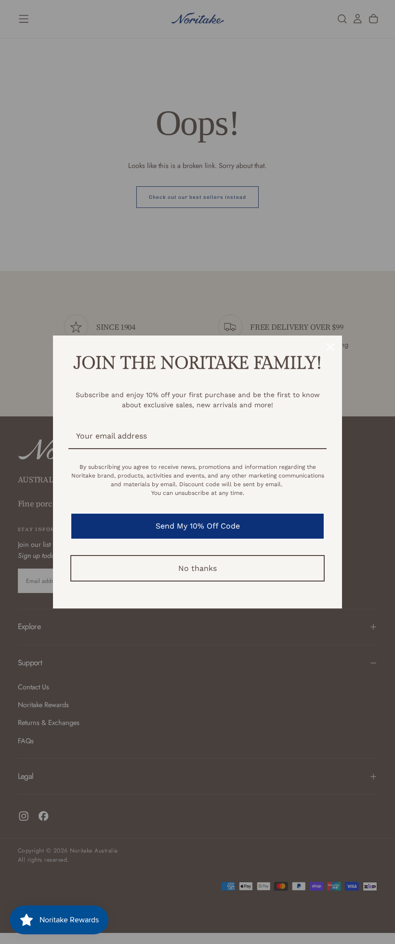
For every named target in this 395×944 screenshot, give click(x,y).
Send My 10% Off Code (198, 525)
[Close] (330, 347)
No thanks (197, 568)
